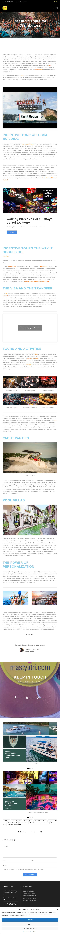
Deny (30, 924)
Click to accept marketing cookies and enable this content (30, 107)
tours (36, 354)
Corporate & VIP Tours (30, 30)
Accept (30, 919)
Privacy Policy (33, 931)
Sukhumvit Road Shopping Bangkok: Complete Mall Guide (10, 892)
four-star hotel (43, 266)
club (55, 420)
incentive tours (39, 69)
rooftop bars (29, 364)
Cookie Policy (26, 931)
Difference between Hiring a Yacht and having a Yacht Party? (16, 597)
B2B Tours (6, 820)
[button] (57, 909)
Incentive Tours (45, 822)
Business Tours (28, 820)
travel (49, 65)
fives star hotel (12, 266)
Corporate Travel (12, 822)
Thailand (5, 295)
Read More (11, 232)
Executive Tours (34, 822)
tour (22, 75)
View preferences (30, 928)
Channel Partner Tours (40, 820)
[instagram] (56, 1)
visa (6, 293)
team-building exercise (28, 144)
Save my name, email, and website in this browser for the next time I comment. (23, 869)
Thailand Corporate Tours (14, 824)
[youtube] (54, 1)
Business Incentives (16, 820)
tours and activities (32, 358)
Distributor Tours (23, 822)
